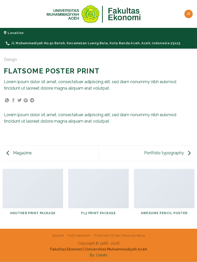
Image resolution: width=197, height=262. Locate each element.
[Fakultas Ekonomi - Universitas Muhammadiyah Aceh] (98, 14)
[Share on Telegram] (32, 100)
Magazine (22, 152)
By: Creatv (98, 255)
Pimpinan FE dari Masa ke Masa (119, 235)
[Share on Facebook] (13, 100)
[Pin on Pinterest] (26, 100)
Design (10, 59)
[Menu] (188, 14)
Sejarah (58, 235)
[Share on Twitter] (19, 100)
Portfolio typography (164, 152)
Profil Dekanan (79, 235)
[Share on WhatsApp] (7, 100)
